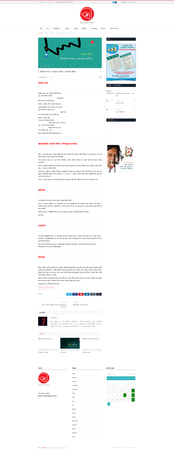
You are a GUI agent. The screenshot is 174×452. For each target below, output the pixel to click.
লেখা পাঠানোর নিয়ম (116, 447)
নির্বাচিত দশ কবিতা (87, 352)
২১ (124, 395)
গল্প (72, 405)
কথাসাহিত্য (56, 28)
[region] (121, 62)
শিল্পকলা (84, 28)
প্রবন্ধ (67, 28)
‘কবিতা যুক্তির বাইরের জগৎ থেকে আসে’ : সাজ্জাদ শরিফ (125, 94)
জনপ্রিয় (109, 85)
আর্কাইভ (74, 381)
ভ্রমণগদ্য (74, 425)
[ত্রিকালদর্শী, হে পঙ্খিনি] (48, 344)
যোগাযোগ (134, 447)
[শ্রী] (87, 15)
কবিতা (48, 28)
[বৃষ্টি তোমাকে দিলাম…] (121, 132)
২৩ (133, 395)
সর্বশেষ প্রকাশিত (117, 85)
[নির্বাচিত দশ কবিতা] (92, 344)
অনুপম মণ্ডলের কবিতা (120, 103)
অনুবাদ (76, 28)
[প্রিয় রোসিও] (70, 344)
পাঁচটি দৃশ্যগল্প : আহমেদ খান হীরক (80, 305)
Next (134, 133)
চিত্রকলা (74, 409)
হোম (41, 28)
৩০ (133, 399)
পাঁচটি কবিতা (41, 287)
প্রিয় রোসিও (64, 352)
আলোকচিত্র (75, 385)
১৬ (133, 390)
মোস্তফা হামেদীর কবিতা (120, 112)
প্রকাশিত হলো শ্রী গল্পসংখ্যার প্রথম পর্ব (64, 2)
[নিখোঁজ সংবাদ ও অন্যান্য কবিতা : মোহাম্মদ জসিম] (70, 53)
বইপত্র (103, 28)
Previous (108, 133)
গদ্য (73, 401)
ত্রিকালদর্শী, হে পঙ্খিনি (43, 352)
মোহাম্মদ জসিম (43, 77)
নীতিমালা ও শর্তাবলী (126, 447)
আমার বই (74, 377)
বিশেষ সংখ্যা (114, 28)
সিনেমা (73, 436)
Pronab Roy (64, 447)
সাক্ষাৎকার (94, 28)
